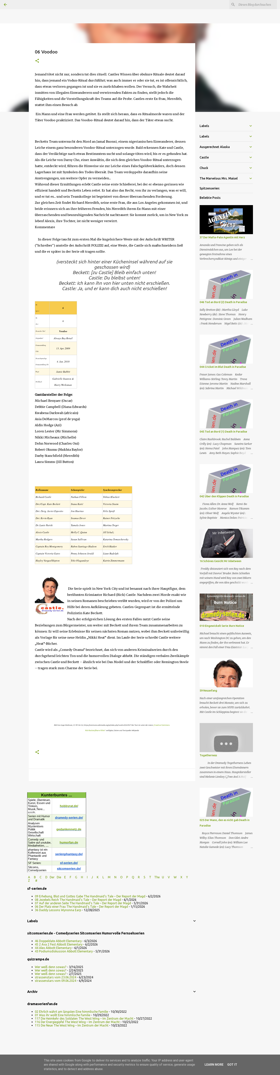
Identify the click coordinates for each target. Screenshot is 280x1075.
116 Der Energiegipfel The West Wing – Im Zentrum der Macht (77, 1022)
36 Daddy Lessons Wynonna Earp (58, 910)
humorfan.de (69, 842)
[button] (37, 61)
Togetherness (208, 755)
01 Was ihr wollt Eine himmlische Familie (62, 1015)
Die (59, 877)
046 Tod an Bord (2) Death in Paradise (223, 302)
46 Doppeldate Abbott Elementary (58, 941)
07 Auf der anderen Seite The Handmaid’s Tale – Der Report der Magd (83, 903)
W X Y (181, 877)
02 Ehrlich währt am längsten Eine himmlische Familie (71, 1011)
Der (52, 877)
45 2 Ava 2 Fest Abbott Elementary (58, 944)
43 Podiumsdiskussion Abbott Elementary (64, 951)
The (157, 877)
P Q (130, 877)
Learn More (214, 1064)
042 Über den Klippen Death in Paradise (224, 496)
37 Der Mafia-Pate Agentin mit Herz (222, 237)
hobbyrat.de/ (69, 806)
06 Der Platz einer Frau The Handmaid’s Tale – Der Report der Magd (81, 906)
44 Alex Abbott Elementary (53, 948)
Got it (232, 1064)
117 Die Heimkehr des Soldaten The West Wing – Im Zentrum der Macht (84, 1018)
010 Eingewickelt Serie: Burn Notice (222, 625)
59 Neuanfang (208, 690)
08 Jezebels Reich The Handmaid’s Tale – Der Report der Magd (78, 899)
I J (90, 877)
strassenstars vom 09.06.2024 (55, 980)
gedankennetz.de (68, 829)
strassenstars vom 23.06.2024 (55, 977)
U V (166, 877)
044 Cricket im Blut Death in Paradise (223, 366)
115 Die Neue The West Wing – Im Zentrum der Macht (71, 1025)
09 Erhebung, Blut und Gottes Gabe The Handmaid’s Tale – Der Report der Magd (90, 896)
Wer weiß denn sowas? (50, 967)
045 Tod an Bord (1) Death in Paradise (223, 431)
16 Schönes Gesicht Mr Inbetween (220, 561)
